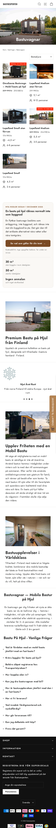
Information (12, 748)
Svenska (26, 802)
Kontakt (9, 756)
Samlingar (11, 50)
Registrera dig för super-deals (26, 765)
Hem (4, 50)
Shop (6, 740)
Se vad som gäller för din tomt (28, 243)
